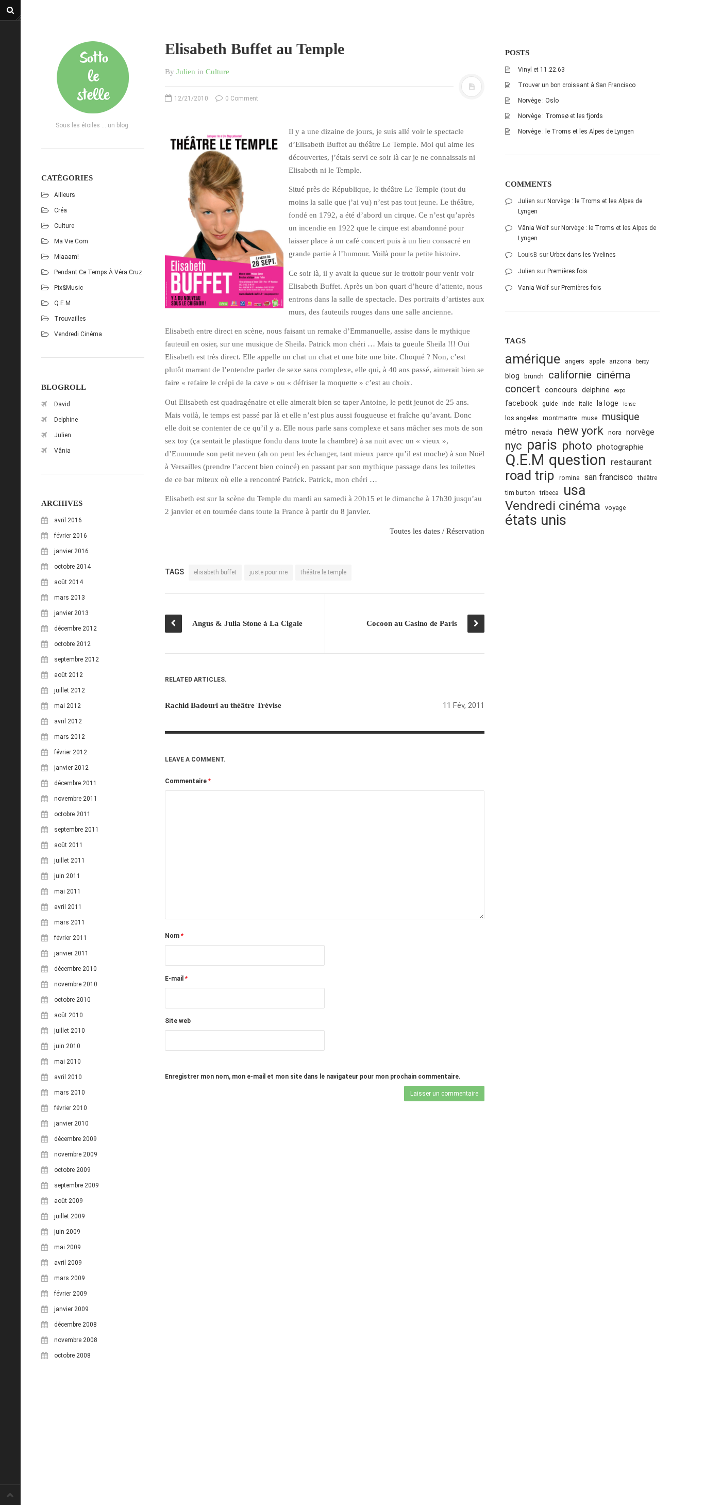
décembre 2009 (75, 1139)
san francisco (608, 477)
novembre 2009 (75, 1154)
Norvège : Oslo (538, 100)
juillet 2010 (69, 1030)
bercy (642, 361)
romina (569, 478)
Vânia (62, 450)
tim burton (520, 493)
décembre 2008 (75, 1324)
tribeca (549, 493)
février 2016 (70, 535)
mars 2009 (69, 1278)
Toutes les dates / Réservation (437, 531)
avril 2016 (68, 520)
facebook (521, 403)
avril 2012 (68, 721)
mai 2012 (67, 705)
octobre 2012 (72, 644)
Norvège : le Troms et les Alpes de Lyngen (576, 131)
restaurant (631, 462)
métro (516, 432)
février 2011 (70, 937)
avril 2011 (68, 907)
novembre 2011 (75, 798)
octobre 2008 (72, 1355)
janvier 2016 (71, 551)
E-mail (176, 978)
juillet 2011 (69, 860)
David (62, 404)
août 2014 (68, 582)
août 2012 (68, 675)
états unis (535, 520)
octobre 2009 (72, 1169)
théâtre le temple (323, 572)
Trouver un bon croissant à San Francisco (576, 85)
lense (629, 404)
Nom (174, 935)
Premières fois (567, 271)
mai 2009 (67, 1247)
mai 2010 (67, 1061)
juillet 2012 (69, 690)
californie (570, 375)
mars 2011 (69, 922)
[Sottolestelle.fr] (93, 77)
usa (574, 490)
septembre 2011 (76, 829)
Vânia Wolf (533, 227)
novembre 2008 (75, 1340)
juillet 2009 (69, 1216)
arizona (620, 361)
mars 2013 (69, 597)
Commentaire (188, 781)
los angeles (521, 418)
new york (580, 430)
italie (585, 403)
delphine (596, 390)
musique (621, 417)
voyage (615, 507)
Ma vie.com (71, 241)
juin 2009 (67, 1231)
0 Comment (241, 98)
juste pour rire (268, 572)
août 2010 (68, 1015)
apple (597, 361)
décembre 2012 (75, 628)
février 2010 (70, 1108)
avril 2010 (68, 1077)
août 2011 (68, 845)
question (577, 460)
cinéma (613, 374)
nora (615, 432)
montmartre (560, 418)
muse (589, 418)
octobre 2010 (72, 999)
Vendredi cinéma (78, 334)
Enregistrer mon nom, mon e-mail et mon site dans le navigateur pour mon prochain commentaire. (313, 1076)
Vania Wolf (533, 287)
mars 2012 (69, 736)
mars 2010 (69, 1092)
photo (577, 445)
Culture (64, 225)
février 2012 (70, 752)
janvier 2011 (71, 953)
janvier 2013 (71, 613)
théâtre (647, 478)
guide (550, 403)
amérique (532, 359)
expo (619, 390)
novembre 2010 (75, 984)
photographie (620, 447)
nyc (513, 445)
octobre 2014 (72, 566)
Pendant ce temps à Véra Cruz (98, 272)
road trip (530, 475)
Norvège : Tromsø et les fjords (560, 116)
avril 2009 (68, 1262)
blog (512, 376)
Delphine (66, 419)
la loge (607, 403)
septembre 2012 (76, 659)
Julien (62, 435)
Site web (178, 1020)
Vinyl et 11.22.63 (541, 69)
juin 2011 (67, 876)
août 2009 (68, 1200)
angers (574, 361)
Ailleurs (64, 195)
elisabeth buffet (215, 572)
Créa (60, 210)
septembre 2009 (76, 1185)
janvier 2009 (71, 1309)
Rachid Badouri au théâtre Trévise (223, 705)
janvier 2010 (71, 1123)
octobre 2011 (72, 814)
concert (522, 389)
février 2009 (70, 1293)
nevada (542, 432)
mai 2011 (67, 891)
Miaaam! (66, 256)
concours (561, 389)
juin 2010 (67, 1046)
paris (542, 445)
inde (568, 403)
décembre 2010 (75, 968)
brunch (534, 376)
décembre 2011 (75, 783)
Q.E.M (62, 303)
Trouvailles (70, 318)
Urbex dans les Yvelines (583, 254)
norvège (640, 432)
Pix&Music (68, 287)
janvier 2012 (71, 767)
